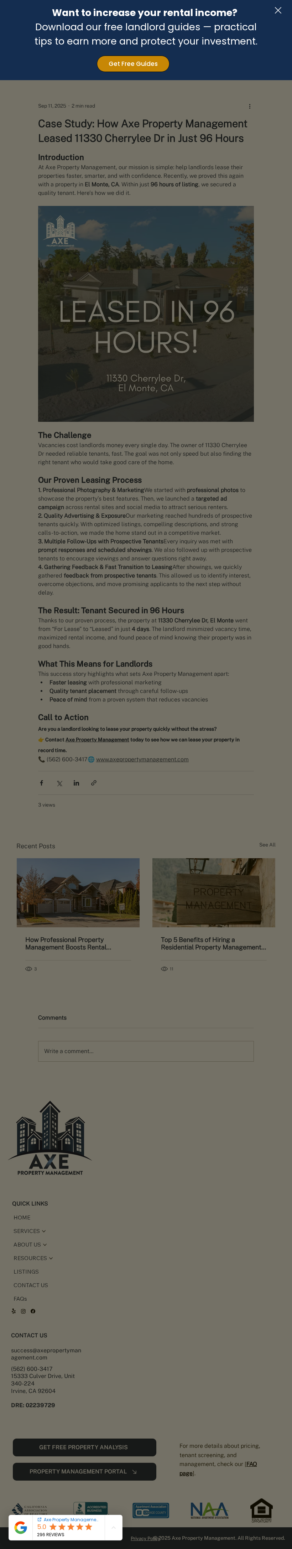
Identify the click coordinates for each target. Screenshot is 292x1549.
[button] (278, 10)
